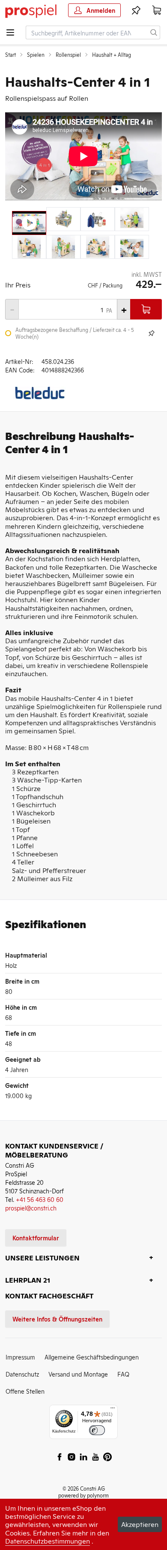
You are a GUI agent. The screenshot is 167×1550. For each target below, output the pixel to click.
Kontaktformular (35, 1238)
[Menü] (112, 1410)
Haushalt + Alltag (111, 54)
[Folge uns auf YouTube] (95, 1457)
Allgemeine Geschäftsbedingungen (92, 1357)
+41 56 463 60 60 (39, 1199)
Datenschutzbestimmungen (47, 1540)
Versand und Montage (78, 1374)
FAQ (123, 1374)
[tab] (29, 223)
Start (10, 54)
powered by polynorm (83, 1495)
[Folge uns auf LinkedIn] (83, 1457)
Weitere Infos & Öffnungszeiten (57, 1319)
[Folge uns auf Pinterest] (107, 1457)
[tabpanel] (83, 156)
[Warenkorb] (156, 10)
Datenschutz (22, 1374)
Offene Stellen (25, 1391)
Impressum (20, 1357)
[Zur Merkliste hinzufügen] (151, 333)
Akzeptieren (139, 1524)
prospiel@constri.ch (31, 1208)
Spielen (36, 54)
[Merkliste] (136, 10)
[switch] (97, 1430)
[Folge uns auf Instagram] (72, 1457)
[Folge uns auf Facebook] (60, 1457)
